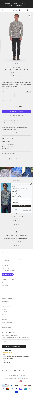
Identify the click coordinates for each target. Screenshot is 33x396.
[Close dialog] (31, 184)
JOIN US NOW (21, 205)
